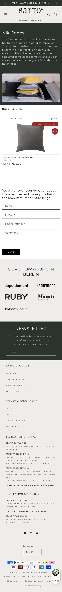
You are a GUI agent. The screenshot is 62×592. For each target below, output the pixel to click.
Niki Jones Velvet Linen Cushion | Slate (19, 157)
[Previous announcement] (5, 3)
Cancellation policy (32, 586)
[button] (6, 14)
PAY (7, 415)
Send (11, 251)
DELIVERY (10, 409)
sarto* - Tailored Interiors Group (29, 572)
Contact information (34, 581)
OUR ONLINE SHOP (15, 379)
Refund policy (19, 576)
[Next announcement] (56, 3)
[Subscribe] (53, 352)
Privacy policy (34, 576)
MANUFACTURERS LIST (16, 385)
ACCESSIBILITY (13, 427)
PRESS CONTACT (14, 391)
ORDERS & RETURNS (15, 421)
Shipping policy (14, 581)
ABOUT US (11, 373)
